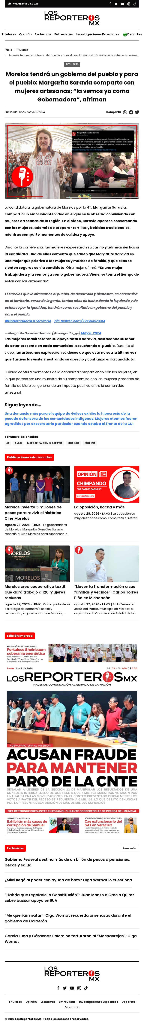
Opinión (25, 34)
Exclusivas (43, 34)
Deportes (134, 34)
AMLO (18, 443)
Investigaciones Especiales (97, 34)
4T (8, 443)
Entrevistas (63, 34)
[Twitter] (65, 988)
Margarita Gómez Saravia (44, 443)
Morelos (74, 443)
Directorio (72, 1007)
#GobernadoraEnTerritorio (28, 321)
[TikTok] (86, 988)
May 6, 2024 (91, 333)
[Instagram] (79, 988)
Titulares (9, 34)
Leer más (129, 848)
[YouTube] (72, 988)
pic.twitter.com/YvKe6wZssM (79, 321)
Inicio (8, 50)
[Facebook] (58, 988)
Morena (90, 443)
